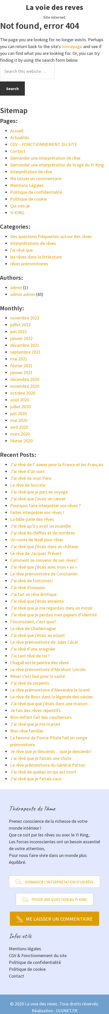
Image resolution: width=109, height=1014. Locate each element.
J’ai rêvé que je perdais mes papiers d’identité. (54, 615)
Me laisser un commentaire (35, 178)
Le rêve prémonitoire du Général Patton (47, 765)
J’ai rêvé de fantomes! (31, 581)
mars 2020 (20, 434)
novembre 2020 (24, 386)
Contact (17, 151)
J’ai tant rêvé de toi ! (30, 656)
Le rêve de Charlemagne (33, 628)
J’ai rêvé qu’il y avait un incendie (40, 526)
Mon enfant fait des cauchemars (41, 717)
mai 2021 (18, 359)
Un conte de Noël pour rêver (36, 540)
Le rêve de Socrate (27, 485)
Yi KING (17, 212)
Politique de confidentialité (36, 192)
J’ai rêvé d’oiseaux (27, 587)
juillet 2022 (20, 325)
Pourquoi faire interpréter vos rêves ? (45, 505)
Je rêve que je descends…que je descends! (51, 751)
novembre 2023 (24, 318)
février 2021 (21, 366)
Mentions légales (25, 949)
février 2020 (21, 441)
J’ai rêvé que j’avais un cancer (38, 499)
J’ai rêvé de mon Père (30, 478)
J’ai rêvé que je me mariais (35, 724)
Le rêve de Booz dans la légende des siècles (51, 697)
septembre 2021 (25, 352)
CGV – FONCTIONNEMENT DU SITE (43, 144)
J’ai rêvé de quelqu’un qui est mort (43, 772)
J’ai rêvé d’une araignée (32, 649)
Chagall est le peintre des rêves (39, 662)
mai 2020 (18, 420)
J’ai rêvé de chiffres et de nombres (42, 533)
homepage (72, 46)
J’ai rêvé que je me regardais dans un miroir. (51, 608)
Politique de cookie (28, 199)
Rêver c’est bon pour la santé (37, 676)
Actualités (19, 137)
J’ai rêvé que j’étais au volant (37, 635)
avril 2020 (19, 427)
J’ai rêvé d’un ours (27, 471)
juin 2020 (18, 413)
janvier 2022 (21, 338)
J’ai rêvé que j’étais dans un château (44, 546)
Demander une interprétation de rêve (45, 158)
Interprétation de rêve (31, 172)
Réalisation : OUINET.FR (54, 1010)
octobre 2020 (22, 393)
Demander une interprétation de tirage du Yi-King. (57, 165)
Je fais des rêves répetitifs (35, 710)
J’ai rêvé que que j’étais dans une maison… (51, 703)
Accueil (16, 131)
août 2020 (19, 400)
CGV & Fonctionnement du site (38, 955)
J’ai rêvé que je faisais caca (35, 779)
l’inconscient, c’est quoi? (33, 621)
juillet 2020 (20, 406)
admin (16, 287)
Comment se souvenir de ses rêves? (44, 560)
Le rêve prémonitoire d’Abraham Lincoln (48, 669)
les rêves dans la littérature (36, 257)
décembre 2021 (24, 345)
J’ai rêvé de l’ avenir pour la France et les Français (56, 464)
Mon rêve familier (26, 731)
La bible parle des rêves (32, 519)
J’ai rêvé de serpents (29, 683)
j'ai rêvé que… (23, 250)
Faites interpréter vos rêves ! (37, 512)
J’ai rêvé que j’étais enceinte (37, 601)
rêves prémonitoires (29, 264)
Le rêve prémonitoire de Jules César (44, 642)
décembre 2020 (24, 379)
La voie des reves (54, 7)
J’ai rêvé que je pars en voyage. (39, 492)
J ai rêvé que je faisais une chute (40, 758)
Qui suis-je (20, 206)
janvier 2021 (21, 372)
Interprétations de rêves (33, 243)
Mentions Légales (27, 185)
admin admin (22, 294)
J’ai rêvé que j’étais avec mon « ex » (43, 567)
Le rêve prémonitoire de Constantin (43, 574)
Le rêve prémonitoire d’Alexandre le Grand (50, 690)
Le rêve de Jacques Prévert (36, 553)
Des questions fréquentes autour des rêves (51, 236)
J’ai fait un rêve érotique (33, 594)
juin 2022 (18, 331)
